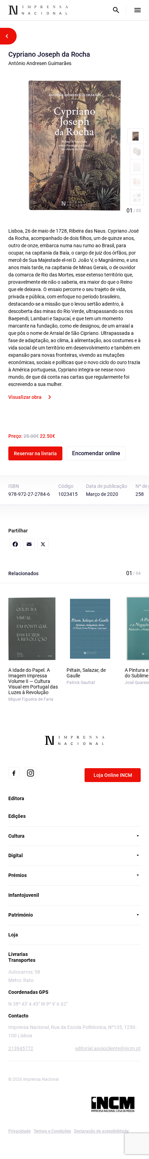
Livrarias (18, 954)
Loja (13, 934)
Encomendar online (96, 453)
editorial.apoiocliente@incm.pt (108, 1048)
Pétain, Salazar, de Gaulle (86, 673)
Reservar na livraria (35, 453)
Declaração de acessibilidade (101, 1131)
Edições (17, 816)
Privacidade (19, 1131)
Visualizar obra (25, 397)
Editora (16, 798)
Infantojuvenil (23, 895)
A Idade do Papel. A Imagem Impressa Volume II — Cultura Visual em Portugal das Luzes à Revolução (33, 681)
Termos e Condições (52, 1131)
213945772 (20, 1048)
